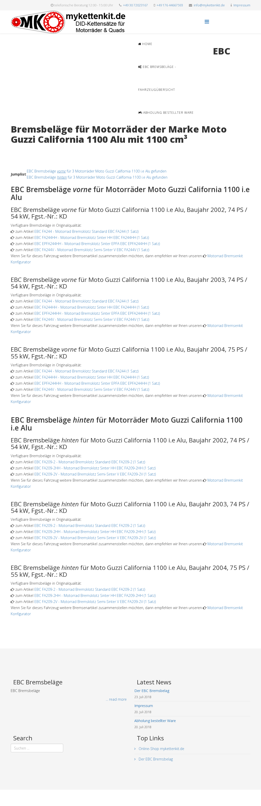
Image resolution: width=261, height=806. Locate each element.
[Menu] (207, 21)
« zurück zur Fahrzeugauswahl (35, 149)
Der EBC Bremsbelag (155, 759)
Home (146, 44)
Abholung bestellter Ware (168, 112)
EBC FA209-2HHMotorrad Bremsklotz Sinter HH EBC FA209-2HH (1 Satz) (94, 468)
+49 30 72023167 (135, 5)
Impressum (241, 5)
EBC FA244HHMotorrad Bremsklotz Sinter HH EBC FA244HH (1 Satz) (91, 237)
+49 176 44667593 (169, 5)
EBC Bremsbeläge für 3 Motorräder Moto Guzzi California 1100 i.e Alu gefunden (96, 171)
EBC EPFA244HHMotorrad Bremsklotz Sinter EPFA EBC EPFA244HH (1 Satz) (97, 243)
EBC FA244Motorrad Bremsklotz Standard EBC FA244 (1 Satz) (86, 231)
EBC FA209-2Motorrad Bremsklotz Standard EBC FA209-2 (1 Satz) (89, 461)
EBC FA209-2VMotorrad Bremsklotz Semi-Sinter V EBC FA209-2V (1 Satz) (95, 474)
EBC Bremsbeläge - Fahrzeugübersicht (157, 78)
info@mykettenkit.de (209, 5)
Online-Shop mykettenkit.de (161, 748)
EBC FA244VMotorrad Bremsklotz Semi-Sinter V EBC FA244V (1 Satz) (91, 249)
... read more (116, 699)
